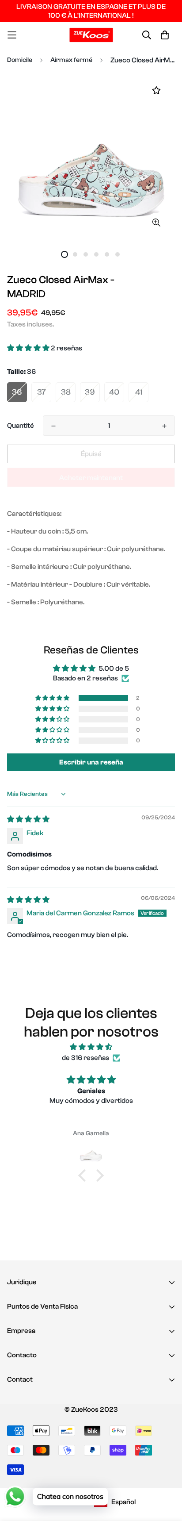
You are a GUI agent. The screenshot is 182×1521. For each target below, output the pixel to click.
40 (114, 392)
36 (17, 392)
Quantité (20, 426)
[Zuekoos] (91, 35)
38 (66, 392)
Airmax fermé (71, 60)
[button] (29, 348)
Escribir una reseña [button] (91, 762)
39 (90, 392)
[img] (28, 819)
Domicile (19, 60)
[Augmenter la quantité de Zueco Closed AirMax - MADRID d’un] (164, 426)
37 (41, 392)
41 (138, 392)
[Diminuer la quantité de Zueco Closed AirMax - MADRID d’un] (53, 426)
